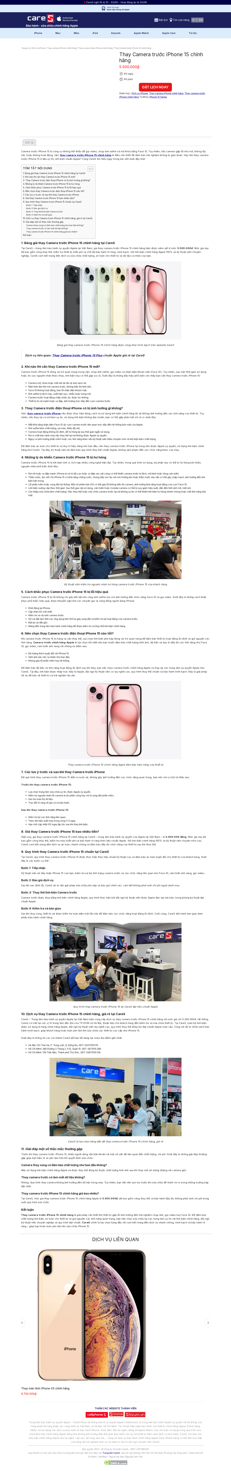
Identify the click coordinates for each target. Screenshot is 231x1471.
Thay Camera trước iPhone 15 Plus (77, 355)
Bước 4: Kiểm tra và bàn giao (39, 215)
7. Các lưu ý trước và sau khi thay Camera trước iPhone (51, 195)
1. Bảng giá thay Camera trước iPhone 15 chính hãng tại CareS (54, 173)
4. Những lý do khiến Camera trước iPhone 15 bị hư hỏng (51, 184)
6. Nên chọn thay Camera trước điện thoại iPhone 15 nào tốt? (54, 191)
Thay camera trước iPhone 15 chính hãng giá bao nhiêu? (51, 232)
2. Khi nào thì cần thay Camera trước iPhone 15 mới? (49, 177)
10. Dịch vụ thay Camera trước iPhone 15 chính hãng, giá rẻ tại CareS (57, 218)
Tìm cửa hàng (181, 20)
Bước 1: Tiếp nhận (34, 205)
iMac (76, 33)
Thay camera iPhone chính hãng (62, 48)
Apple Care (169, 33)
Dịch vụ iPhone (39, 48)
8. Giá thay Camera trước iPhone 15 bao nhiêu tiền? (49, 198)
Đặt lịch (163, 20)
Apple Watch (141, 33)
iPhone (38, 33)
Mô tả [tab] (29, 142)
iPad (95, 33)
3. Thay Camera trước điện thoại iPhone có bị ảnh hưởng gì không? (56, 180)
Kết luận (27, 235)
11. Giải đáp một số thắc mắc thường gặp (43, 222)
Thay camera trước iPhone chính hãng (95, 48)
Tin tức (193, 33)
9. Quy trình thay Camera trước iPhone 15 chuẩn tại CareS (52, 202)
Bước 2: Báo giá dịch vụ (37, 208)
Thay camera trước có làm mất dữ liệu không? (47, 228)
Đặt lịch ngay (155, 87)
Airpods (116, 33)
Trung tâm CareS (111, 1453)
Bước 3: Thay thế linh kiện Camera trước (44, 211)
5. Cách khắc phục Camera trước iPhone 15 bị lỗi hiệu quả (52, 187)
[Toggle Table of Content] (88, 169)
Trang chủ (25, 48)
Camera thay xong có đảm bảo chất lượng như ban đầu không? (55, 225)
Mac (57, 33)
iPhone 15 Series (158, 96)
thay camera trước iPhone (44, 413)
